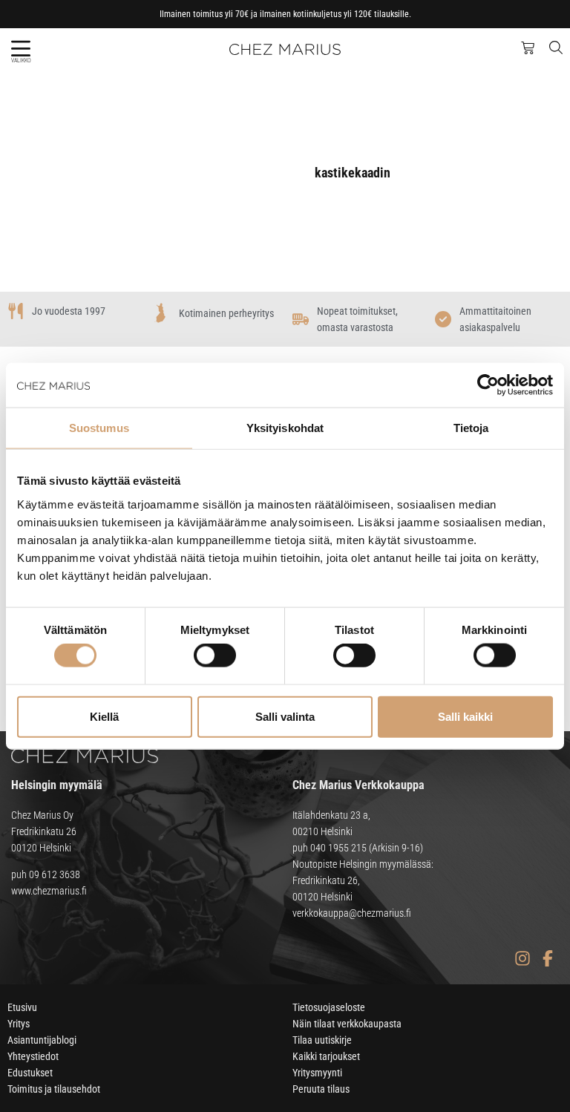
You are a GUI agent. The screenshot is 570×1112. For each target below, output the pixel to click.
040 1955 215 (338, 848)
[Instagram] (522, 957)
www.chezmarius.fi (49, 891)
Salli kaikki (465, 716)
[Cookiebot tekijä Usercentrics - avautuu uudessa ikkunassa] (488, 385)
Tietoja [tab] (471, 428)
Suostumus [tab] (99, 428)
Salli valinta (285, 716)
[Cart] (527, 48)
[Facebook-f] (547, 957)
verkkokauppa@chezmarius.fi (351, 913)
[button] (20, 49)
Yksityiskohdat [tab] (285, 428)
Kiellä (104, 716)
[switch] (215, 655)
